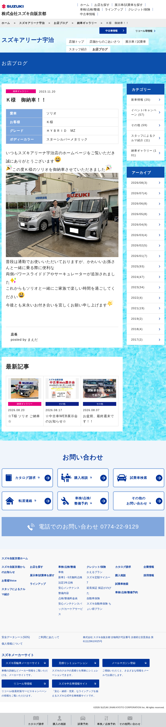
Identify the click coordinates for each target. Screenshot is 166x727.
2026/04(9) (139, 224)
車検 (61, 572)
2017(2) (137, 339)
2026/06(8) (139, 203)
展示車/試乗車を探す (129, 4)
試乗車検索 (121, 583)
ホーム (84, 4)
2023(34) (138, 287)
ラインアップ (114, 9)
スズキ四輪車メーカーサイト (23, 663)
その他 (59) (139, 125)
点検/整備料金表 (68, 598)
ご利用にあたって (48, 637)
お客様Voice (9, 580)
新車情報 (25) (140, 99)
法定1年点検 (65, 582)
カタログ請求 (123, 566)
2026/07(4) (139, 193)
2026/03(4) (139, 235)
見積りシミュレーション (73, 663)
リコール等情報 (23, 683)
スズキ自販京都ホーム (15, 558)
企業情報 (149, 566)
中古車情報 (87, 14)
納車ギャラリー (87, 22)
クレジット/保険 (139, 9)
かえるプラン (94, 572)
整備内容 (63, 593)
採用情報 (149, 575)
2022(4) (137, 297)
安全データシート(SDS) (16, 637)
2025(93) (138, 266)
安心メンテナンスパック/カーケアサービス (70, 609)
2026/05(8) (139, 214)
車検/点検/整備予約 (126, 592)
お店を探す (102, 4)
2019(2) (137, 318)
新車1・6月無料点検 (70, 577)
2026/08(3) (139, 182)
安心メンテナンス (68, 587)
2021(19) (138, 308)
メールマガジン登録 (123, 663)
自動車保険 (93, 598)
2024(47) (138, 277)
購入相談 (120, 575)
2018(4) (137, 329)
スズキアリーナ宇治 (32, 22)
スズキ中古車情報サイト (73, 683)
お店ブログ (61, 22)
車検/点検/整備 (90, 9)
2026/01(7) (139, 255)
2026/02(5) (139, 245)
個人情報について (12, 643)
